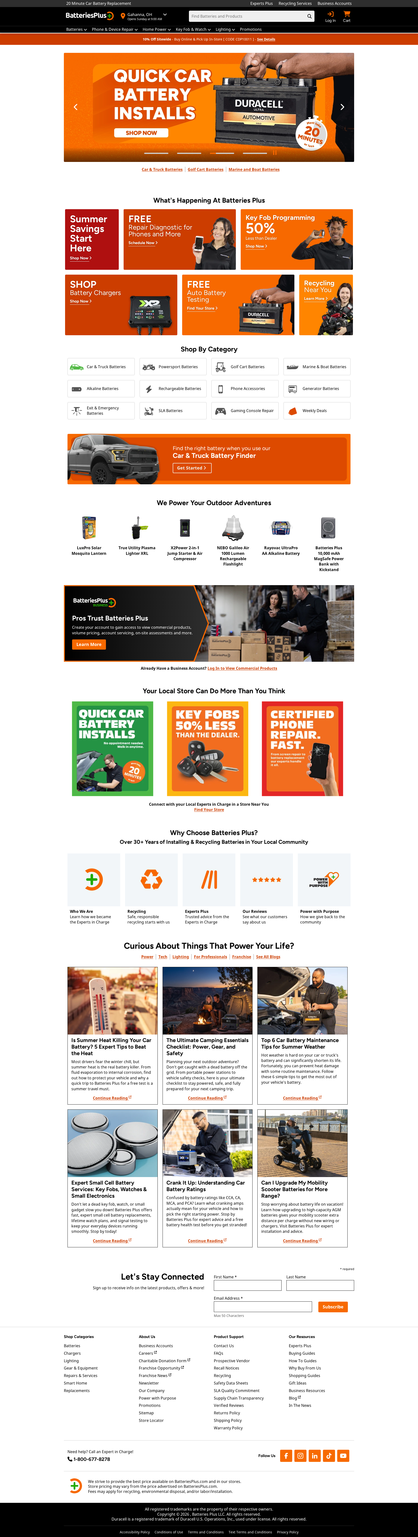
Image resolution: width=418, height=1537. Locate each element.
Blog (293, 1398)
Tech (162, 956)
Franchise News (154, 1375)
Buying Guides (302, 1353)
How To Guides (303, 1360)
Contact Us (224, 1345)
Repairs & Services (80, 1375)
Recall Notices (226, 1368)
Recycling (222, 1375)
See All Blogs (268, 956)
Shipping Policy (228, 1420)
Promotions (150, 1405)
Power (147, 956)
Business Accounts (335, 3)
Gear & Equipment (81, 1368)
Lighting (180, 956)
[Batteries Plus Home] (90, 16)
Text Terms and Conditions (250, 1532)
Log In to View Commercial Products (242, 668)
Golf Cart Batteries (206, 169)
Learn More (89, 644)
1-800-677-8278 (92, 1459)
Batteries (72, 1345)
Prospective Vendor (232, 1360)
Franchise (241, 956)
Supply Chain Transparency (239, 1398)
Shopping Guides (304, 1375)
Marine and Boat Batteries (254, 169)
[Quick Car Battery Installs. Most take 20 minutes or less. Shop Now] (209, 107)
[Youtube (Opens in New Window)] (343, 1456)
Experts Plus (261, 3)
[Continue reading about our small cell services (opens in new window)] (112, 1143)
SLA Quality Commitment (237, 1390)
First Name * (225, 1277)
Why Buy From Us (305, 1368)
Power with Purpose (157, 1398)
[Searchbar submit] (309, 16)
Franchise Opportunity (160, 1368)
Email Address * (228, 1298)
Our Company (151, 1390)
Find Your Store (209, 809)
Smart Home (75, 1383)
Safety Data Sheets (231, 1383)
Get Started (190, 468)
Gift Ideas (297, 1383)
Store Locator (151, 1420)
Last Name (296, 1277)
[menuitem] (77, 29)
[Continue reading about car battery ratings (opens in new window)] (208, 1143)
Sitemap (146, 1413)
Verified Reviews (229, 1405)
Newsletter (149, 1383)
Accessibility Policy (135, 1532)
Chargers (72, 1353)
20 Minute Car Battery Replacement (98, 3)
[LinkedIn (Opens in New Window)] (315, 1456)
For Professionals (210, 956)
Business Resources (307, 1390)
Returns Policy (227, 1413)
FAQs (218, 1353)
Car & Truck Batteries (162, 169)
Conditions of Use (169, 1532)
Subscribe (333, 1307)
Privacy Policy (288, 1532)
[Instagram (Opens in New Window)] (300, 1456)
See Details (266, 39)
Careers (146, 1353)
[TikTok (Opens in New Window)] (329, 1456)
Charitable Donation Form (163, 1360)
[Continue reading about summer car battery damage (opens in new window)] (112, 1001)
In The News (300, 1405)
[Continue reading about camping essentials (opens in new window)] (208, 1001)
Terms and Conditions (206, 1532)
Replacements (77, 1390)
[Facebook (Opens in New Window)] (286, 1456)
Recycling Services (295, 3)
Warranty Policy (228, 1428)
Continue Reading (111, 1098)
